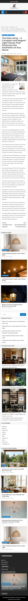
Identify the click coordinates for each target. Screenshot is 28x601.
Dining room (5, 430)
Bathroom (4, 426)
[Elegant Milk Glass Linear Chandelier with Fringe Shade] (14, 484)
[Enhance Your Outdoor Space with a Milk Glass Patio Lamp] (14, 458)
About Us (3, 560)
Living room (11, 35)
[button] (6, 12)
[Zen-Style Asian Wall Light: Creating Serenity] (14, 377)
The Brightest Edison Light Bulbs (7, 224)
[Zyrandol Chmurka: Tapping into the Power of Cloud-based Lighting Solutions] (14, 356)
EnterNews (10, 599)
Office (3, 440)
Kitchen (4, 434)
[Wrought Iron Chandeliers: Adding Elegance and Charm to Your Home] (14, 401)
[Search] (23, 12)
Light (3, 436)
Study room (5, 442)
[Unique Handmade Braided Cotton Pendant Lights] (14, 243)
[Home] (3, 12)
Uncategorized (5, 444)
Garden (4, 432)
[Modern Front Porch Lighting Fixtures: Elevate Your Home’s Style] (14, 294)
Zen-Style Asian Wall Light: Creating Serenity (13, 387)
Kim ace (4, 53)
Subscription (4, 564)
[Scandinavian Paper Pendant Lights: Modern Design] (14, 268)
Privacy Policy (4, 562)
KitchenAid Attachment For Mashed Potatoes (20, 224)
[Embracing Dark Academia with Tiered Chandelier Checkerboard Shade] (14, 509)
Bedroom (5, 35)
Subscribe (4, 593)
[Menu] (6, 12)
